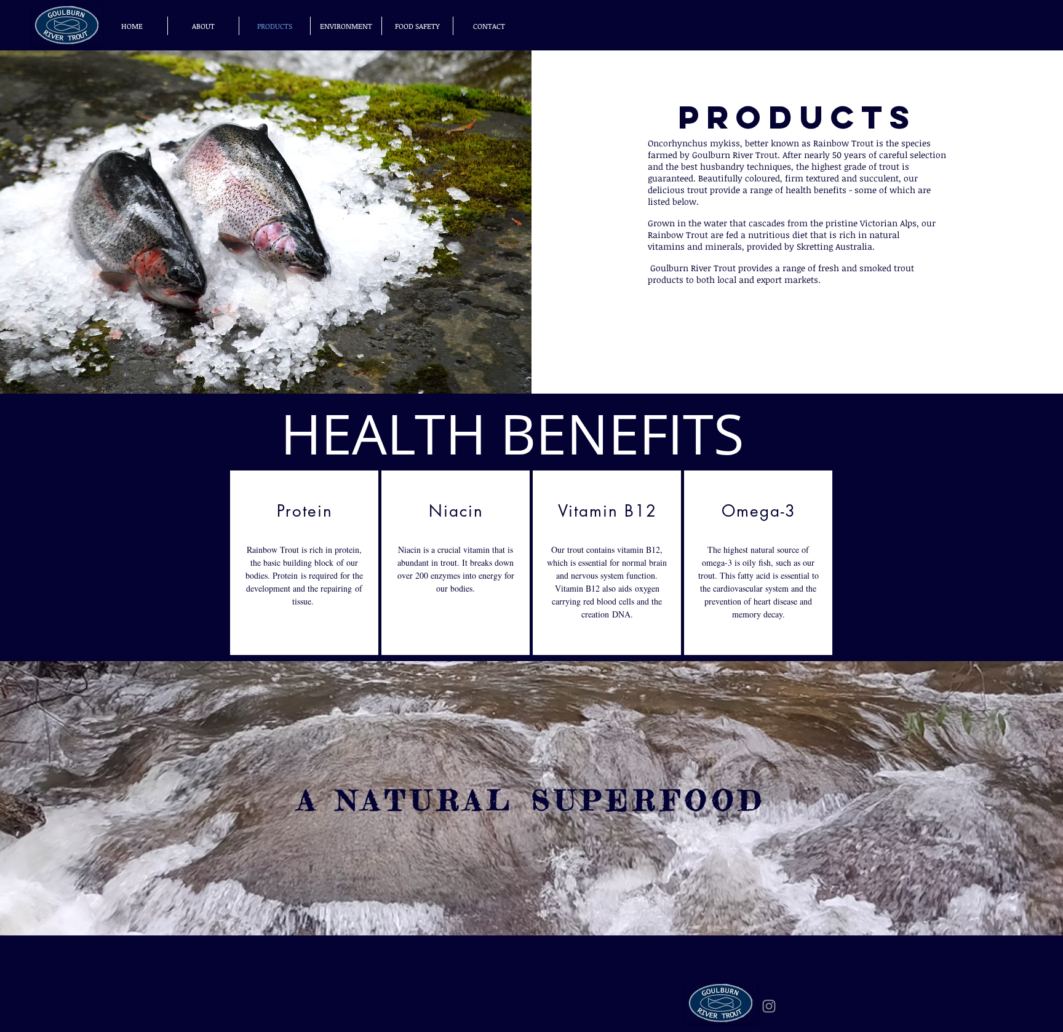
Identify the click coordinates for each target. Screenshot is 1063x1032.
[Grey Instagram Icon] (769, 1006)
